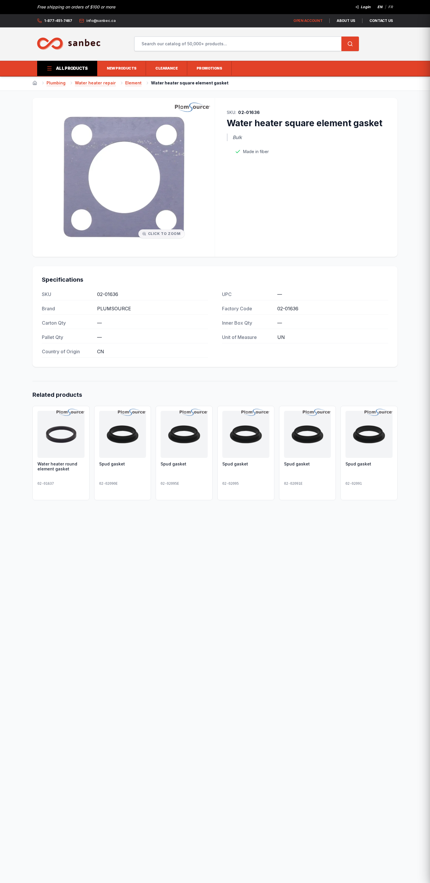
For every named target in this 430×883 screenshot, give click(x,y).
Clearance (166, 68)
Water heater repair (95, 82)
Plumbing (56, 82)
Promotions (209, 68)
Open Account (307, 20)
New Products (122, 68)
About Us (346, 20)
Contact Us (381, 20)
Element (133, 82)
